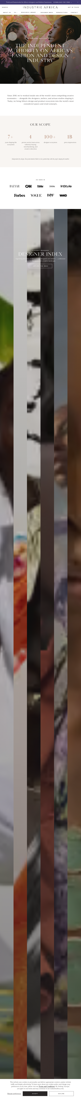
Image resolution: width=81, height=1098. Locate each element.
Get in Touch (73, 7)
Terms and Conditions (47, 1086)
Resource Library (28, 12)
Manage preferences (14, 1094)
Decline (61, 1093)
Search (5, 7)
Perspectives (62, 12)
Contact (74, 12)
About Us (7, 12)
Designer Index (47, 12)
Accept (35, 1093)
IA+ (15, 12)
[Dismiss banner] (77, 2)
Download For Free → (63, 2)
